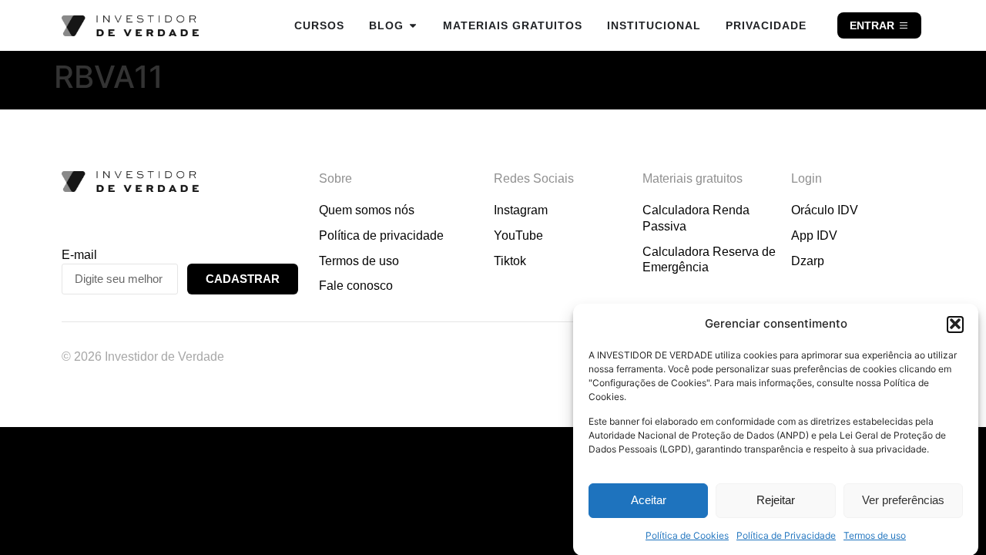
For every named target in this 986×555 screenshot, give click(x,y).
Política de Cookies (687, 535)
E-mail (79, 254)
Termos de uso (874, 535)
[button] (955, 323)
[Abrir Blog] (412, 25)
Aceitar (648, 499)
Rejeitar (775, 499)
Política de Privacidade (786, 535)
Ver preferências (903, 499)
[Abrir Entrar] (903, 25)
